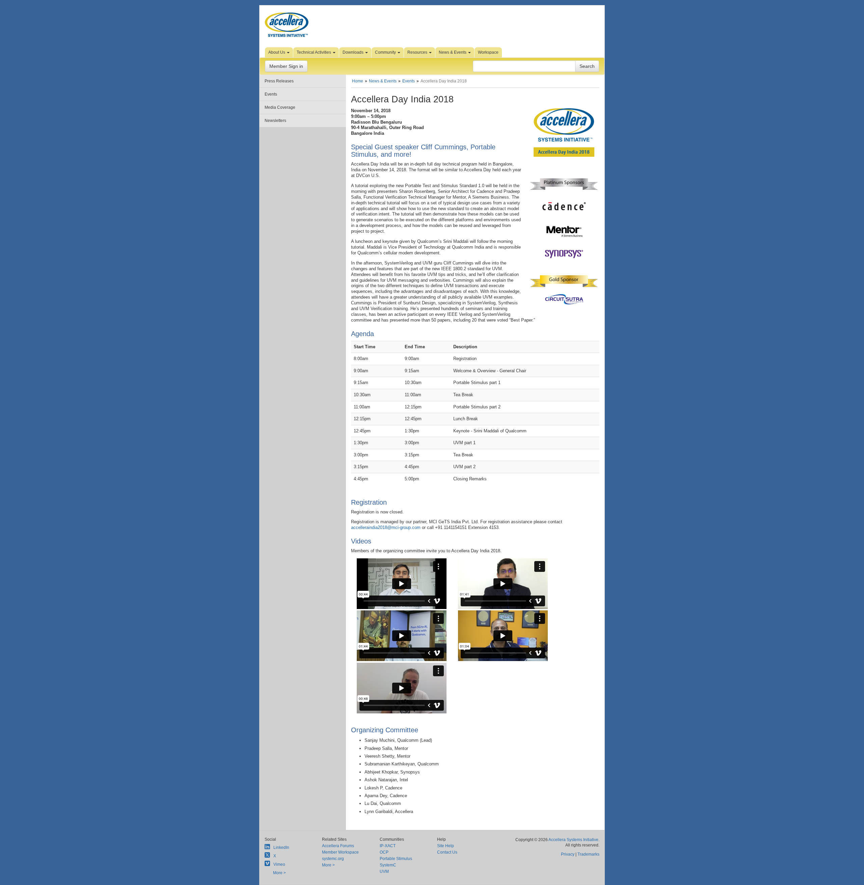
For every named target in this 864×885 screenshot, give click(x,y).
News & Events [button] (453, 52)
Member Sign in (286, 66)
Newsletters (275, 120)
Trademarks (588, 854)
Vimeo (279, 864)
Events (271, 94)
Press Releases (279, 81)
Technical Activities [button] (314, 52)
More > (279, 872)
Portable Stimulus (396, 859)
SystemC (388, 865)
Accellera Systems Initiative (573, 839)
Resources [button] (417, 52)
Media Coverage (280, 107)
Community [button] (386, 52)
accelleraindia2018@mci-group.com (386, 527)
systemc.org (333, 859)
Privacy (567, 854)
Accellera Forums (338, 846)
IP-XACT (388, 846)
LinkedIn (281, 847)
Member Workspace (340, 852)
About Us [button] (277, 52)
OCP (384, 852)
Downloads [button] (353, 52)
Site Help (445, 846)
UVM (384, 871)
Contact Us (447, 852)
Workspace (488, 52)
